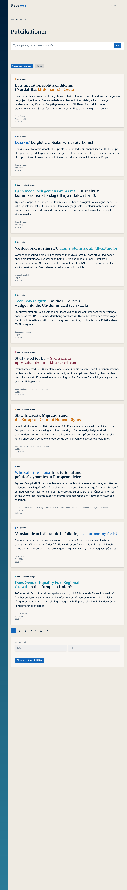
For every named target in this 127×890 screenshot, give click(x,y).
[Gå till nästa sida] (46, 630)
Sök (118, 45)
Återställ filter (35, 660)
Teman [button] (39, 66)
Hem (12, 19)
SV (111, 5)
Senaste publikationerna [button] (21, 66)
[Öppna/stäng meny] (121, 6)
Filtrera (20, 660)
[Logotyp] (18, 5)
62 (41, 630)
